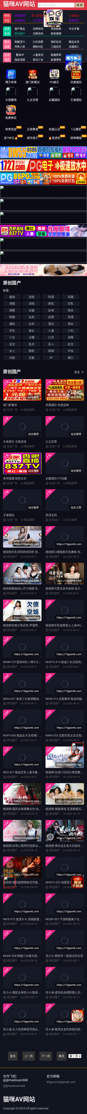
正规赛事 (32, 129)
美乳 (51, 303)
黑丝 (70, 310)
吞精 (51, 350)
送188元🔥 (11, 137)
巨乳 (70, 303)
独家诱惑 (20, 59)
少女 (12, 337)
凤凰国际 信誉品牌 (57, 405)
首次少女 (38, 59)
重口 (70, 357)
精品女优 (74, 41)
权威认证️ (54, 129)
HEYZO (74, 54)
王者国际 (8, 515)
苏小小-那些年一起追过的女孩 (64, 955)
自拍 (31, 296)
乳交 (31, 344)
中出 (70, 350)
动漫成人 (74, 46)
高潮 (70, 317)
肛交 (70, 344)
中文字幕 (74, 28)
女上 (12, 350)
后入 (51, 344)
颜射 (31, 350)
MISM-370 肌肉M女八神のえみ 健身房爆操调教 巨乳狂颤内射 (41, 662)
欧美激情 (56, 33)
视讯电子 (32, 137)
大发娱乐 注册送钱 (14, 441)
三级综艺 (56, 46)
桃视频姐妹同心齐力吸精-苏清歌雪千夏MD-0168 (33, 588)
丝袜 (51, 310)
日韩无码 (38, 33)
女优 (31, 323)
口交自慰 (38, 41)
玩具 (31, 317)
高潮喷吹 (56, 59)
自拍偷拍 (56, 28)
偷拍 (12, 296)
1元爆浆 (76, 129)
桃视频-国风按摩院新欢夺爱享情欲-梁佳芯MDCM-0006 (37, 882)
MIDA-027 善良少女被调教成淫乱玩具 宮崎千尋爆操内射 (38, 698)
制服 (12, 317)
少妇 (70, 330)
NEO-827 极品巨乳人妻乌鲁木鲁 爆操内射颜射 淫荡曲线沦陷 (41, 772)
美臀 (12, 310)
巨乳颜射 (74, 59)
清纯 (31, 303)
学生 (12, 330)
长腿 (31, 310)
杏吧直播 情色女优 (14, 478)
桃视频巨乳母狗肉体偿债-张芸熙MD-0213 (29, 551)
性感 (51, 296)
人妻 (51, 330)
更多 (77, 372)
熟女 (70, 323)
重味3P (20, 54)
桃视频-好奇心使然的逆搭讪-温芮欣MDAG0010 (32, 845)
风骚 (70, 296)
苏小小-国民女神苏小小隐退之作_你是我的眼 (31, 992)
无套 (31, 357)
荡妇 (51, 323)
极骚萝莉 (56, 54)
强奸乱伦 (56, 41)
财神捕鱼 (76, 137)
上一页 (28, 1056)
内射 (12, 357)
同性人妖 (20, 46)
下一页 (45, 1056)
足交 (12, 344)
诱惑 (12, 303)
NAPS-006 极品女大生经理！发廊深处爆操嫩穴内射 (35, 735)
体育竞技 (11, 129)
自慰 (51, 317)
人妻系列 (38, 54)
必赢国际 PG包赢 (56, 478)
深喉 (70, 337)
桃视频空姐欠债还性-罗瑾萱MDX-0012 (27, 625)
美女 (31, 330)
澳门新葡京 (10, 405)
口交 (51, 337)
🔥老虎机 (54, 137)
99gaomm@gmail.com (61, 1082)
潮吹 (12, 323)
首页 (13, 1056)
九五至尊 (51, 441)
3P (51, 357)
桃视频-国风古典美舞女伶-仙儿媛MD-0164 (29, 808)
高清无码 (51, 515)
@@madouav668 (14, 1085)
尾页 (61, 1056)
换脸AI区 (38, 46)
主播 (31, 337)
